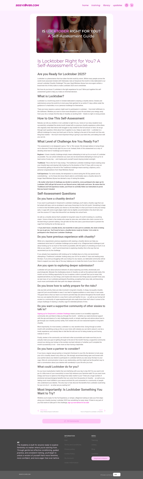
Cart (66, 440)
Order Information (71, 463)
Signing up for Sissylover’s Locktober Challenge (53, 314)
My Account (69, 458)
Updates (117, 5)
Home (85, 5)
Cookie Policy (69, 454)
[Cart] (132, 5)
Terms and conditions (72, 445)
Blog (93, 449)
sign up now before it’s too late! (78, 403)
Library (106, 5)
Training (95, 5)
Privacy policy (69, 449)
